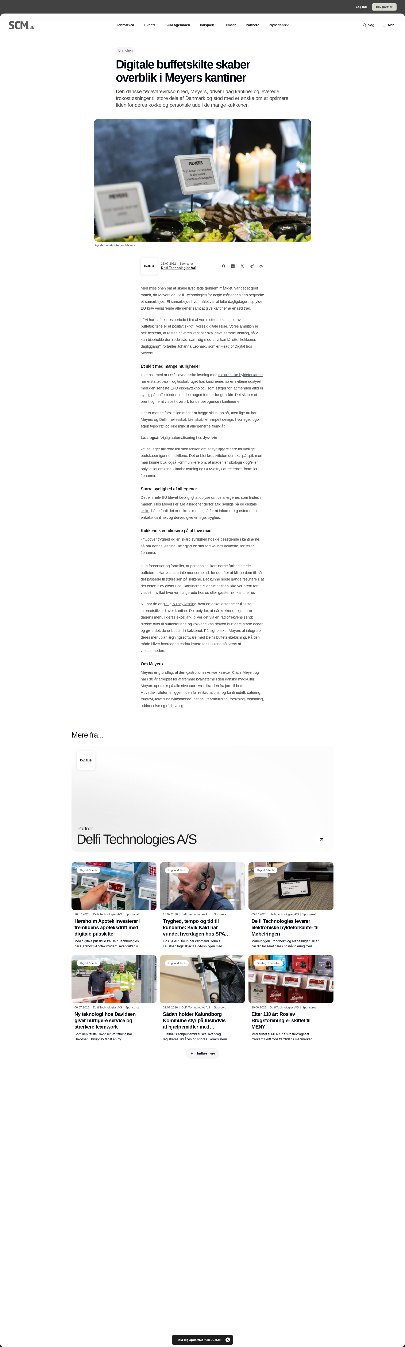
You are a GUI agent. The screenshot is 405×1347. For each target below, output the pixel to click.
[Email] (251, 266)
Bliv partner (384, 6)
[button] (321, 840)
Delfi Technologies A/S (178, 268)
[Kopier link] (261, 266)
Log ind (361, 6)
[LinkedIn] (232, 266)
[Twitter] (242, 266)
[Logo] (21, 25)
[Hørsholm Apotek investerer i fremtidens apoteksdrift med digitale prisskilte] (114, 905)
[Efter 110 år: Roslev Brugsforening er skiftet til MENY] (290, 998)
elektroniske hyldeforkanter (240, 375)
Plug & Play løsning (180, 604)
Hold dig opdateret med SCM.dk (199, 1340)
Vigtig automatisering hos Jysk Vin (189, 438)
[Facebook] (223, 266)
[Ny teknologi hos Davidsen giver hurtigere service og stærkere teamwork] (114, 998)
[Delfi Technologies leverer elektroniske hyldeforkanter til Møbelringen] (290, 905)
